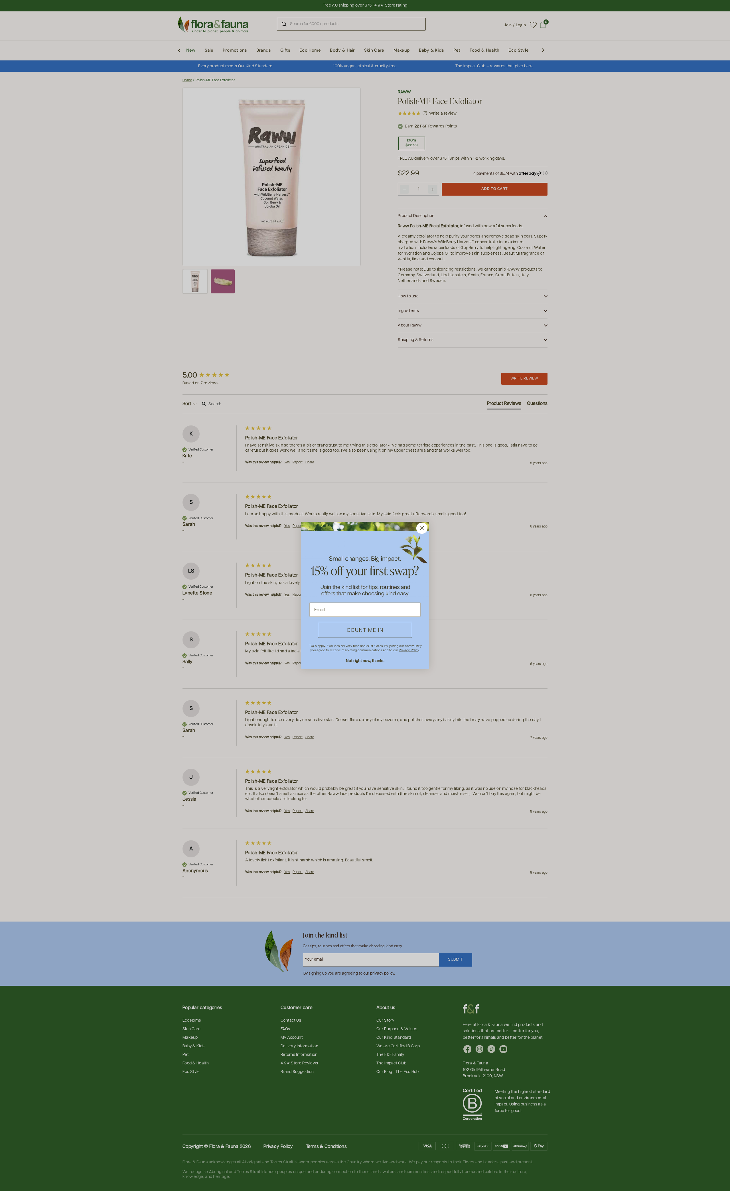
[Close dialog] (422, 528)
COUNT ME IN (365, 629)
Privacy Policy (409, 650)
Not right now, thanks (365, 660)
